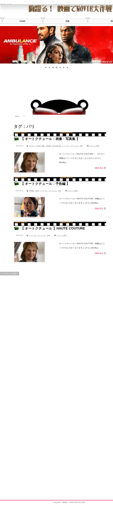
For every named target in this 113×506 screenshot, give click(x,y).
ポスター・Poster (35, 146)
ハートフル (65, 146)
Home (17, 116)
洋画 (81, 146)
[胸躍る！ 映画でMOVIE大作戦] (6, 4)
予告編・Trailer (34, 190)
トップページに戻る (9, 273)
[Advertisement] (56, 93)
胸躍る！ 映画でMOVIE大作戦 (74, 502)
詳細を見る (99, 168)
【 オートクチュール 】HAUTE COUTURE (53, 228)
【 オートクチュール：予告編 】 (45, 183)
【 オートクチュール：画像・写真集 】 (50, 139)
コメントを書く (94, 146)
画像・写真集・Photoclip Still (51, 146)
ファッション (74, 146)
